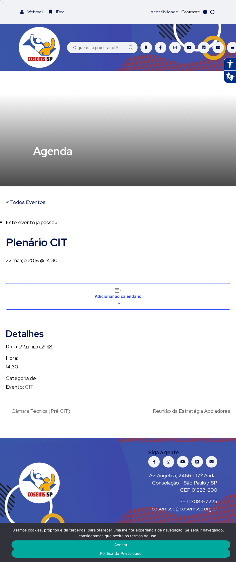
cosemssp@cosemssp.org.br (184, 508)
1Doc (59, 11)
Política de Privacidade (121, 553)
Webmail (34, 11)
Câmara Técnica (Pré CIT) (41, 411)
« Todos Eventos (25, 202)
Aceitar (120, 544)
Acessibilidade (164, 11)
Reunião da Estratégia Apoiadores (191, 411)
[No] (229, 542)
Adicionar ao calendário (118, 296)
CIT (29, 386)
